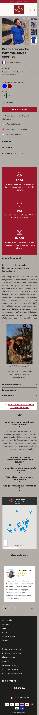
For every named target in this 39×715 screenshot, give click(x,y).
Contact (5, 647)
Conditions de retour (10, 671)
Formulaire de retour (10, 675)
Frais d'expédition (19, 72)
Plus (18, 605)
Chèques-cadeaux (8, 663)
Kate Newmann (24, 574)
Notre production (8, 626)
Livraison (5, 667)
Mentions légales (8, 643)
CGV (4, 634)
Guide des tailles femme (11, 655)
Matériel (6, 142)
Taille (5, 91)
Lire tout (29, 615)
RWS (35, 303)
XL (20, 95)
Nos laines (6, 630)
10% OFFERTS (9, 687)
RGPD (4, 638)
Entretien (7, 148)
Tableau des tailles (12, 154)
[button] (19, 258)
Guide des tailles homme (11, 659)
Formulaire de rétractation (12, 680)
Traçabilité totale (14, 124)
